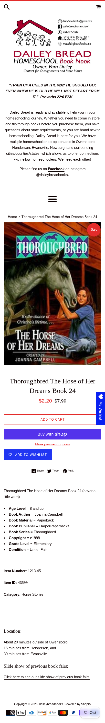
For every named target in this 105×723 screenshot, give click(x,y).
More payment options (52, 444)
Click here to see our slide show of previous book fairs (47, 677)
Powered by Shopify (77, 704)
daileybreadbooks (51, 704)
